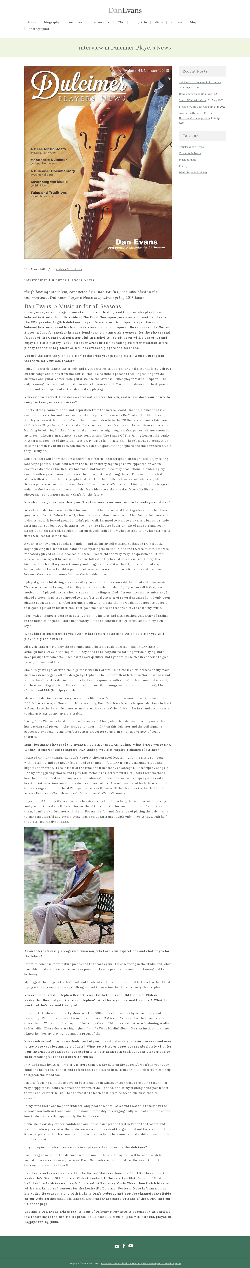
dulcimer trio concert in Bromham (200, 82)
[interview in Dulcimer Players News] (98, 162)
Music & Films (187, 159)
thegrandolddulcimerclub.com (72, 1198)
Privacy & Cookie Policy (113, 1263)
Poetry (183, 166)
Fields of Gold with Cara (194, 106)
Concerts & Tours (190, 153)
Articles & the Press (69, 269)
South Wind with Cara (192, 100)
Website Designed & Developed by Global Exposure (154, 1263)
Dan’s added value (189, 94)
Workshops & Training (193, 172)
